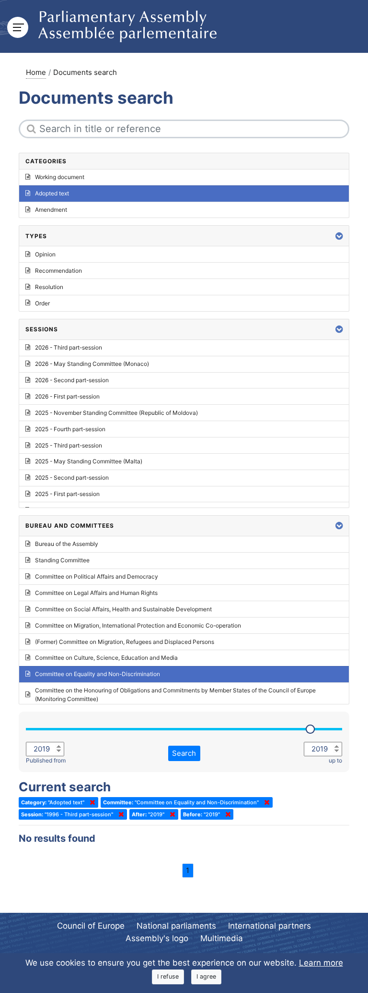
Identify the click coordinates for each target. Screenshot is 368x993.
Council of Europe (91, 926)
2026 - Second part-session (72, 380)
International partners (269, 926)
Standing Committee (62, 560)
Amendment (51, 209)
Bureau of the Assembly (66, 543)
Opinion (45, 254)
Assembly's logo (157, 938)
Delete (90, 802)
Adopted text (52, 193)
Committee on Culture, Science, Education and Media (106, 657)
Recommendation (58, 270)
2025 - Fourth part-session (70, 429)
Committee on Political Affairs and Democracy (96, 576)
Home (36, 72)
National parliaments (176, 926)
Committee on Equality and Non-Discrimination (97, 674)
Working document (59, 177)
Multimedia (221, 938)
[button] (339, 236)
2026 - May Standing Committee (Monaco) (92, 363)
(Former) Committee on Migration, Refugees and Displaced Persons (124, 641)
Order (42, 303)
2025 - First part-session (67, 493)
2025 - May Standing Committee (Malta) (88, 461)
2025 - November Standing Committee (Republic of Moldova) (116, 412)
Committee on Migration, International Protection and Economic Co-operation (138, 625)
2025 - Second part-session (72, 477)
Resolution (49, 287)
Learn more (321, 963)
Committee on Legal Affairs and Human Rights (96, 592)
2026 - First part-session (67, 396)
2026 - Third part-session (68, 347)
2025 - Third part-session (68, 445)
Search (184, 753)
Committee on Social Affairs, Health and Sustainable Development (123, 609)
